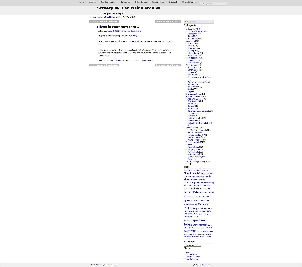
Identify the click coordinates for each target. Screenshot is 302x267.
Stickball (173, 2)
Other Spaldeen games (198, 111)
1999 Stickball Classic (197, 130)
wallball (194, 234)
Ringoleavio (193, 87)
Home (81, 2)
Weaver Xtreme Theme (204, 265)
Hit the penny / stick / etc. (199, 77)
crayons (188, 188)
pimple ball (198, 208)
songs (187, 216)
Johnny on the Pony (197, 82)
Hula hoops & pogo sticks (200, 161)
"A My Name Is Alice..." (192, 170)
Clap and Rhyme (195, 31)
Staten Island (193, 63)
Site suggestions (193, 94)
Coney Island (192, 185)
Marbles (191, 84)
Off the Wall (192, 205)
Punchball (192, 113)
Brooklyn (109, 17)
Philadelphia (193, 58)
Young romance (194, 140)
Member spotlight (195, 135)
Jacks (190, 36)
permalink (148, 60)
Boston (191, 43)
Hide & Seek (193, 75)
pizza (205, 208)
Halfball (191, 108)
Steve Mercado (200, 225)
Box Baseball (193, 101)
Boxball (191, 104)
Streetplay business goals (197, 228)
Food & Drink (193, 147)
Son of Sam (134, 60)
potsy (210, 208)
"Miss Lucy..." (205, 170)
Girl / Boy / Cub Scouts (196, 196)
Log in (188, 252)
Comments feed (193, 257)
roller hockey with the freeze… (104, 21)
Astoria (201, 177)
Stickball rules (195, 118)
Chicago (191, 51)
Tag (189, 92)
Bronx (190, 46)
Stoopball (192, 120)
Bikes (190, 144)
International (193, 53)
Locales (92, 2)
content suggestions (203, 185)
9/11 (203, 173)
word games (200, 236)
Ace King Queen (195, 99)
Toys (190, 159)
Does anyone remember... (197, 190)
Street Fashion (194, 157)
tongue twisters (202, 231)
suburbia (208, 228)
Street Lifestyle (189, 2)
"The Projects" (192, 173)
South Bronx (196, 217)
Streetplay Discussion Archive (128, 8)
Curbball (191, 106)
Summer (190, 231)
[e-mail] (133, 36)
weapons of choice (190, 236)
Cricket (191, 72)
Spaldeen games (108, 2)
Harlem (206, 196)
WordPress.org (192, 259)
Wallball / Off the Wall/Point (200, 123)
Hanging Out (193, 149)
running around (191, 211)
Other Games (141, 2)
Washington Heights (204, 234)
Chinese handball (198, 179)
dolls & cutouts (205, 192)
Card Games (193, 70)
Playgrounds (193, 152)
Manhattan (192, 55)
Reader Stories (194, 137)
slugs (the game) (202, 214)
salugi (195, 214)
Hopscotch (192, 34)
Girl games (125, 2)
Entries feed (191, 254)
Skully (190, 89)
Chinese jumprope (195, 182)
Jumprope (192, 38)
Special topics (158, 2)
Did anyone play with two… (168, 21)
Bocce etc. (192, 67)
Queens (191, 60)
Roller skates (193, 154)
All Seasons (193, 132)
